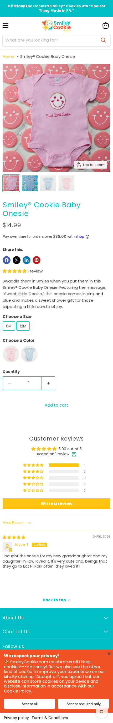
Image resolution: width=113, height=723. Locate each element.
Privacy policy (16, 717)
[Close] (109, 654)
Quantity (11, 372)
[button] (15, 271)
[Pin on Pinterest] (36, 260)
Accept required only (83, 704)
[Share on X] (16, 260)
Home (8, 56)
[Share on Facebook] (7, 260)
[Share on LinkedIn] (26, 260)
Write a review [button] (57, 503)
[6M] (9, 332)
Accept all (30, 704)
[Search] (103, 40)
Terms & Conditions (50, 717)
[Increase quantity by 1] (48, 383)
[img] (14, 537)
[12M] (23, 332)
